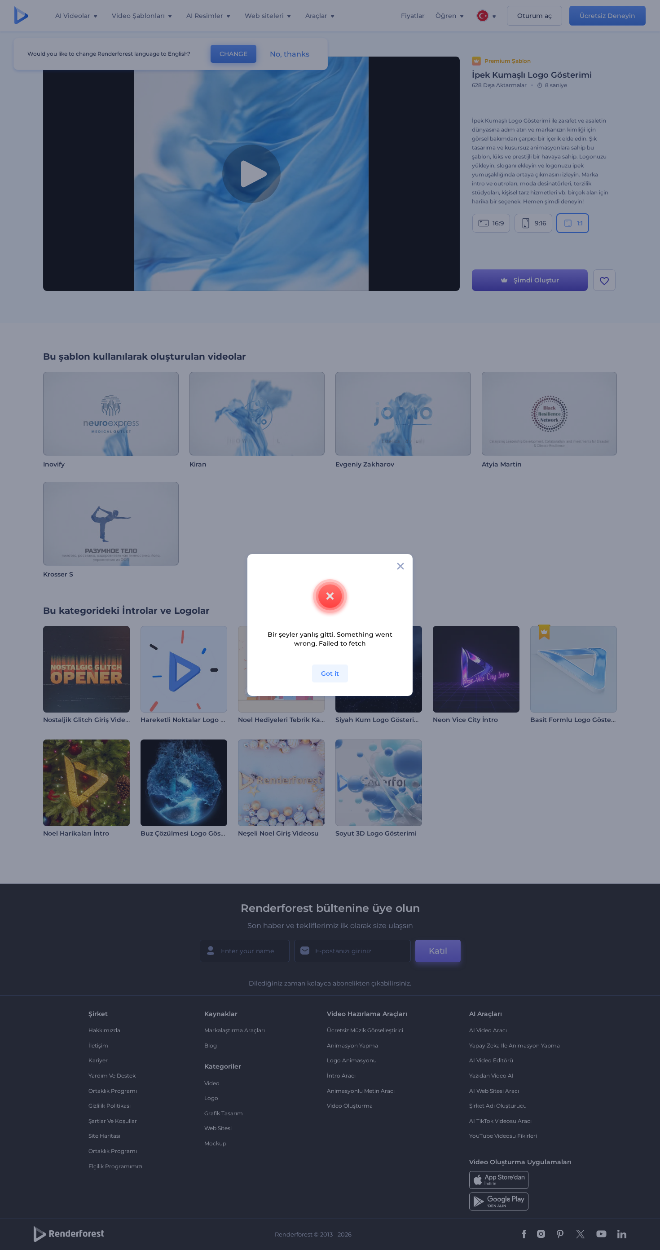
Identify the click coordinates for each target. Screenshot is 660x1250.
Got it (330, 673)
